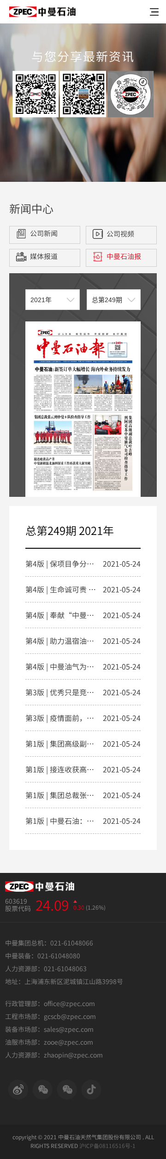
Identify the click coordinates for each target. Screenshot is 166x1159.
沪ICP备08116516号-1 (107, 1146)
